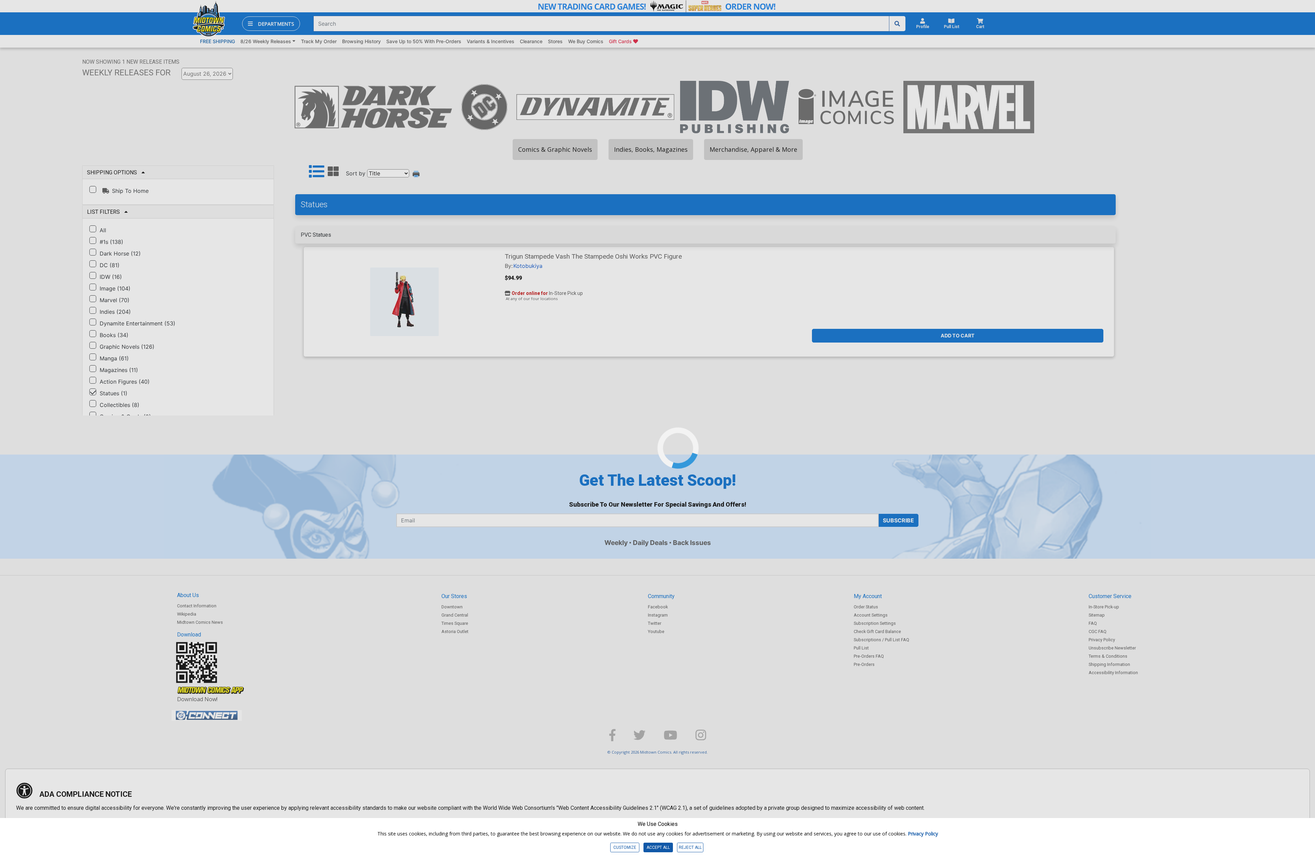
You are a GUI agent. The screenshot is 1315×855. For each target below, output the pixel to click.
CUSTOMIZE (624, 847)
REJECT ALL (690, 847)
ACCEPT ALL (658, 847)
